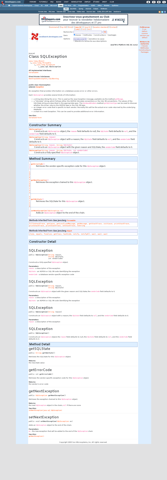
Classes (145, 46)
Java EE (87, 27)
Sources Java (91, 12)
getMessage (82, 224)
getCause (51, 224)
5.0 (83, 29)
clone (31, 234)
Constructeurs (145, 50)
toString (81, 226)
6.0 (89, 29)
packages (113, 35)
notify (76, 234)
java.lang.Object (36, 61)
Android (88, 9)
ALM (46, 5)
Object (69, 231)
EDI (74, 5)
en (145, 29)
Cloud (37, 5)
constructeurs (100, 35)
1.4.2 (77, 29)
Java (60, 5)
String (45, 137)
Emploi (87, 2)
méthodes (88, 35)
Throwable (71, 221)
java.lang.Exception (45, 65)
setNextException (39, 211)
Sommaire (54, 27)
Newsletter (76, 2)
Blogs (58, 2)
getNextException (39, 180)
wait (94, 234)
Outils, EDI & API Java (104, 12)
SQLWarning (53, 79)
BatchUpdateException (38, 79)
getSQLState (36, 199)
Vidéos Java (81, 12)
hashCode (67, 234)
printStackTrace (121, 224)
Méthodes (144, 48)
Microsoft (53, 5)
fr (143, 29)
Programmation (83, 5)
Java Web (73, 9)
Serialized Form (35, 118)
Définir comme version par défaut (144, 34)
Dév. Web (68, 5)
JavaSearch (117, 12)
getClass (57, 234)
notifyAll (85, 234)
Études (96, 2)
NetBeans (104, 9)
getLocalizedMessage (66, 224)
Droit (104, 2)
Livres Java (71, 12)
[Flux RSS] (160, 12)
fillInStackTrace (37, 224)
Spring (81, 9)
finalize (48, 234)
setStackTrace (68, 226)
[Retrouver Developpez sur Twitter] (162, 12)
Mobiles (106, 5)
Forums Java (42, 12)
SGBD (93, 5)
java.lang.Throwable (42, 63)
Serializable (33, 73)
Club (111, 2)
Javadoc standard (100, 27)
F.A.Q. (70, 27)
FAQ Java (52, 12)
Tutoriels (43, 2)
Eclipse (95, 9)
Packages (145, 52)
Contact (113, 27)
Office (100, 5)
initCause (108, 224)
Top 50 (63, 27)
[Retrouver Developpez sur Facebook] (165, 12)
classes (78, 35)
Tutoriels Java (61, 12)
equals (39, 234)
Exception (40, 87)
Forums (32, 2)
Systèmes (115, 5)
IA (41, 5)
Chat (66, 2)
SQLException (35, 129)
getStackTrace (95, 224)
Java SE (78, 27)
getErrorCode (37, 164)
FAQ (51, 2)
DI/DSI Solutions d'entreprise (22, 5)
